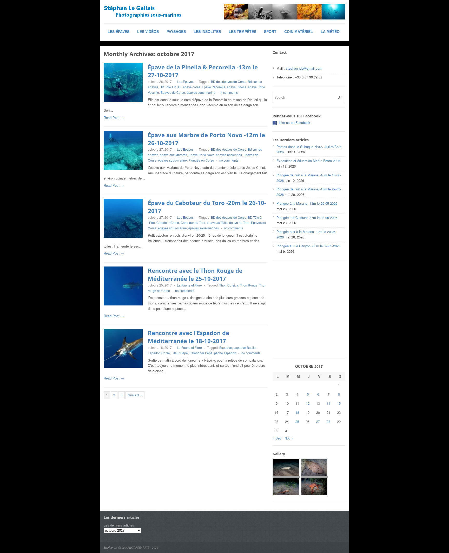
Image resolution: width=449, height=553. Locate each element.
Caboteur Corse (167, 222)
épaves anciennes (229, 154)
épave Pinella (236, 87)
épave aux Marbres (173, 154)
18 (297, 412)
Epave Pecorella (213, 87)
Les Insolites (207, 31)
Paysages (176, 31)
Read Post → (114, 117)
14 (328, 403)
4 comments (229, 92)
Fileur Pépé (179, 353)
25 (297, 421)
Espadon (225, 347)
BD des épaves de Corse (228, 81)
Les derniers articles (119, 525)
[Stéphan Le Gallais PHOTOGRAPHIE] (143, 11)
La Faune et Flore (189, 285)
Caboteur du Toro (193, 222)
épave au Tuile (217, 222)
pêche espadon (225, 353)
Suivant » (135, 394)
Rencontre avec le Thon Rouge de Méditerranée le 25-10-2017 (195, 274)
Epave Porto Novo (201, 154)
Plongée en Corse (201, 160)
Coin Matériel (298, 31)
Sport (270, 31)
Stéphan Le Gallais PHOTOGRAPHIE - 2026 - (132, 547)
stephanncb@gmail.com (304, 68)
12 (307, 403)
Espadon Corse (159, 353)
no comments (228, 160)
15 (339, 403)
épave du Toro (239, 222)
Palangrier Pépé (201, 353)
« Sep (277, 438)
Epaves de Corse (173, 92)
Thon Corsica (228, 285)
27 (318, 421)
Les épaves (118, 31)
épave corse (191, 87)
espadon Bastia (245, 347)
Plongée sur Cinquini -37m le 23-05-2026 (306, 217)
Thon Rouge (248, 285)
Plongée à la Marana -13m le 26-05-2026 (306, 203)
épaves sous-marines (203, 228)
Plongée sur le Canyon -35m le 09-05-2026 (308, 245)
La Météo (330, 31)
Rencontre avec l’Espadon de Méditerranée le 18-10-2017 (188, 337)
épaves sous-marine (201, 92)
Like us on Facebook (294, 122)
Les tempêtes (242, 31)
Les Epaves (185, 81)
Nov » (289, 438)
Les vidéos (148, 31)
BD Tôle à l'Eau (170, 87)
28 (328, 421)
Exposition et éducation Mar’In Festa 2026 (308, 160)
